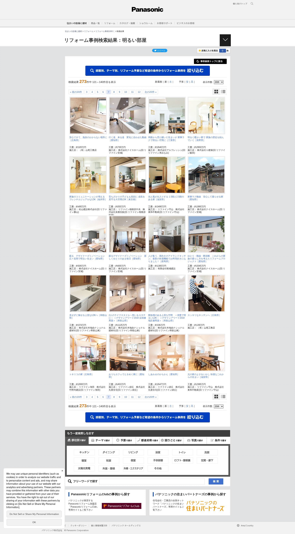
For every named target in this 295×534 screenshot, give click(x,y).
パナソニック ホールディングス (126, 525)
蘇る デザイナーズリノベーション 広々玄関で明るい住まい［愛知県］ (88, 257)
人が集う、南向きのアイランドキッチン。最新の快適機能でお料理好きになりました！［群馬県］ (167, 259)
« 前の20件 (76, 92)
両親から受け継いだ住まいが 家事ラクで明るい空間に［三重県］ (166, 138)
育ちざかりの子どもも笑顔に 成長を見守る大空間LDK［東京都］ (127, 198)
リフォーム (88, 31)
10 (125, 92)
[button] (95, 23)
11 (132, 92)
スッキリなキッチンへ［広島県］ (204, 315)
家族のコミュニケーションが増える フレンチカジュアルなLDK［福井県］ (88, 198)
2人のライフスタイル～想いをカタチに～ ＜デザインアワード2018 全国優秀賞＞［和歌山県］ (127, 318)
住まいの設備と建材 (77, 23)
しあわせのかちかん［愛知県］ (163, 374)
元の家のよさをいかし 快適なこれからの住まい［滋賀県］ (206, 375)
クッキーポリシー (78, 525)
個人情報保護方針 (99, 525)
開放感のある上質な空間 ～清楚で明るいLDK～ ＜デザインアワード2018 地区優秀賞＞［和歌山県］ (167, 318)
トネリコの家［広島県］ (81, 374)
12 (139, 92)
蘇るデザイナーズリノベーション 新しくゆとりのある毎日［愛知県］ (127, 257)
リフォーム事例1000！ (105, 31)
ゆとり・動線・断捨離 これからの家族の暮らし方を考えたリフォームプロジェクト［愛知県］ (206, 259)
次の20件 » (151, 92)
